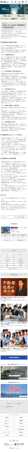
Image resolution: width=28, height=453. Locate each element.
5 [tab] (17, 245)
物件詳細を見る (21, 241)
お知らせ (20, 253)
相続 (7, 264)
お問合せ (7, 435)
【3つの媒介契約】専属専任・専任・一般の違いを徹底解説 (20, 217)
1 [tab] (8, 245)
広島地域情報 (20, 262)
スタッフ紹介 (21, 426)
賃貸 (7, 266)
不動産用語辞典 (14, 357)
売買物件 (7, 417)
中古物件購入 (20, 260)
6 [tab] (19, 245)
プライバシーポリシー (7, 432)
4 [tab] (15, 245)
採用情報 (21, 435)
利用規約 (21, 432)
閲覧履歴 (21, 420)
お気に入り (7, 241)
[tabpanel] (14, 234)
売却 (7, 262)
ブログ (7, 429)
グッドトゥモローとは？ (14, 414)
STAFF (23, 18)
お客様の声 (7, 426)
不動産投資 (7, 260)
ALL (7, 253)
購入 (21, 266)
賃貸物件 (21, 417)
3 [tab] (13, 245)
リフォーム (21, 258)
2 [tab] (10, 245)
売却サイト (7, 423)
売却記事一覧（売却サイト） (14, 268)
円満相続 (21, 423)
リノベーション (7, 258)
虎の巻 (20, 264)
